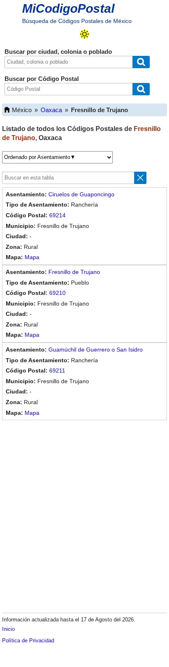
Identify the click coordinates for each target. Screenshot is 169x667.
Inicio (8, 629)
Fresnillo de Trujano (74, 272)
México (22, 109)
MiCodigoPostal (68, 8)
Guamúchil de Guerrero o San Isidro (95, 349)
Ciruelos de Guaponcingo (81, 194)
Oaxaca (51, 109)
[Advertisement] (84, 515)
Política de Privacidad (28, 640)
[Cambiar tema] (84, 34)
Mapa (32, 257)
